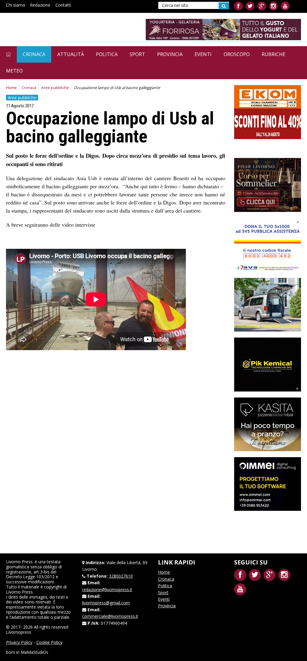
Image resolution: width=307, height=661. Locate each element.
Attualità (70, 54)
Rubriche (273, 54)
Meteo (14, 70)
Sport (137, 54)
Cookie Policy (49, 642)
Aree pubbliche (55, 87)
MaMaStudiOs (34, 652)
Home (11, 87)
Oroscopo (237, 54)
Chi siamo (15, 5)
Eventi (203, 54)
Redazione (40, 5)
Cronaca (34, 54)
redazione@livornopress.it (107, 589)
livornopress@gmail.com (106, 603)
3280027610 (121, 576)
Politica (107, 54)
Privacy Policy (19, 642)
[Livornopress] (62, 29)
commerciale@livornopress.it (110, 616)
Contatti (63, 5)
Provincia (170, 54)
